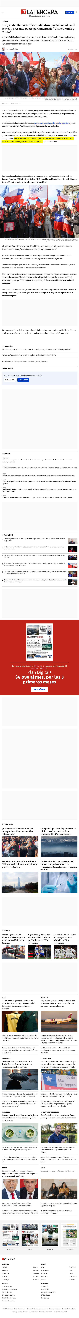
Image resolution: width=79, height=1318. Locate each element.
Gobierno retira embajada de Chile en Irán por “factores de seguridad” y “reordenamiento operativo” (38, 497)
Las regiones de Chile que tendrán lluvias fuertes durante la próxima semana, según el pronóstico (17, 1064)
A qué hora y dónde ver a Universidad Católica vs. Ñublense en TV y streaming (39, 939)
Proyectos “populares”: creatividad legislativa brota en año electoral (29, 355)
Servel (38, 362)
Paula (43, 1168)
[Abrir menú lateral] (3, 12)
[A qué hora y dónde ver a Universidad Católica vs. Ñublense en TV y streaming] (39, 952)
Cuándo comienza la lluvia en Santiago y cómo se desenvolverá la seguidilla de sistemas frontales (19, 1095)
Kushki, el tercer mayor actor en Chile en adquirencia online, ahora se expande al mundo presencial (58, 1050)
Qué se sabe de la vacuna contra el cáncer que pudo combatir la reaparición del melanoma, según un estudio (59, 865)
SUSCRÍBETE (39, 689)
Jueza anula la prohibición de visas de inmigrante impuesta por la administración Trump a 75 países (19, 1212)
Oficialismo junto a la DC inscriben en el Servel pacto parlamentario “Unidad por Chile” (36, 349)
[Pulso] (30, 1246)
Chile (4, 998)
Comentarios (16, 104)
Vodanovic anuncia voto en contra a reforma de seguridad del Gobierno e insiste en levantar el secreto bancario (34, 548)
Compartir (6, 104)
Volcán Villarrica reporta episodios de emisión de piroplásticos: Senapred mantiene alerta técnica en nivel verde (40, 469)
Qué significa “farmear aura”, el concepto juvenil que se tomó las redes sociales (17, 831)
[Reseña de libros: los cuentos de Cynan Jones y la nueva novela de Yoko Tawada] (59, 1133)
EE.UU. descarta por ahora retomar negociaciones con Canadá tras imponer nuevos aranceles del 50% (38, 476)
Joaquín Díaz (13, 49)
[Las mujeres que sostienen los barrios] (59, 1189)
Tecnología (6, 1112)
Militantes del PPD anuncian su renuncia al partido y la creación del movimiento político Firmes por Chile (34, 556)
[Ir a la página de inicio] (39, 12)
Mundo (4, 1168)
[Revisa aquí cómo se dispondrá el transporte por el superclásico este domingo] (13, 952)
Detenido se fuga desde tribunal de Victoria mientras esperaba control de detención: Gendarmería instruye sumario (37, 461)
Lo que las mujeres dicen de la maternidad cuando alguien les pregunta (59, 1204)
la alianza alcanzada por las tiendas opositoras (52, 123)
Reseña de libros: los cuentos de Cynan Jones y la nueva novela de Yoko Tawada (58, 1116)
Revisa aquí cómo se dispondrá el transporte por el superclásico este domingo (13, 939)
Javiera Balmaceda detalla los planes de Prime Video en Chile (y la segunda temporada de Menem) (57, 1149)
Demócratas (32, 362)
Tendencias (6, 1058)
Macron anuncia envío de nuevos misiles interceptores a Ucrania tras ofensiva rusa (16, 1204)
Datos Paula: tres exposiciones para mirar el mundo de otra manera (56, 1212)
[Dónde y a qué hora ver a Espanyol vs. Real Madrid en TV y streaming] (65, 952)
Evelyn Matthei (14, 362)
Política (5, 21)
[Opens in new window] (50, 1246)
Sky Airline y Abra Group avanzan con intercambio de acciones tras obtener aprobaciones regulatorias (58, 1003)
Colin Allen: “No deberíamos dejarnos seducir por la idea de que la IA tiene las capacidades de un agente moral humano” (19, 1103)
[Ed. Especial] (69, 1246)
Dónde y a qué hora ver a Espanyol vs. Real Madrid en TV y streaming (65, 939)
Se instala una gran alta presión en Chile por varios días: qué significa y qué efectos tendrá (19, 864)
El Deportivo (46, 1058)
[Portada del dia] (39, 660)
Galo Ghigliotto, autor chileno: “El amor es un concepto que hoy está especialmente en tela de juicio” (58, 1159)
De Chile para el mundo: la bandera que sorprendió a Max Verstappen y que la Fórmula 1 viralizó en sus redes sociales (58, 1064)
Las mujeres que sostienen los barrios (57, 1171)
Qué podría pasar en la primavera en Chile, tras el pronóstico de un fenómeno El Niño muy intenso (58, 831)
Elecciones (44, 362)
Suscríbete (24, 380)
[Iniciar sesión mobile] (76, 12)
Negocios (44, 998)
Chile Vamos (23, 362)
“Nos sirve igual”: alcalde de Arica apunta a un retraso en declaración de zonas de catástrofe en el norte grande (39, 482)
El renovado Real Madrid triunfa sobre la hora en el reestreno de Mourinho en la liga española (59, 1095)
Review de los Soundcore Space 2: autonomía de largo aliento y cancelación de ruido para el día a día (19, 1159)
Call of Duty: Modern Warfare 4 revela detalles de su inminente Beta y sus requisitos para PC (19, 1148)
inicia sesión (10, 380)
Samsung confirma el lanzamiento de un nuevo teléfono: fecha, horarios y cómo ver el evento (20, 1118)
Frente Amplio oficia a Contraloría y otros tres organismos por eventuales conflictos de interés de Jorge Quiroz (35, 540)
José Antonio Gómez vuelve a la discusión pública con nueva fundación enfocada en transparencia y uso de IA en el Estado (39, 490)
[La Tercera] (10, 1246)
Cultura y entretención (50, 1112)
